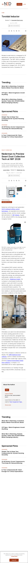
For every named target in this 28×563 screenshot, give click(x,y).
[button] (3, 4)
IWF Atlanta (15, 215)
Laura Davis (6, 170)
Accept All (14, 560)
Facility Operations (7, 150)
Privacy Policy (14, 556)
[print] (25, 31)
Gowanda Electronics (17, 20)
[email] (19, 31)
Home (3, 12)
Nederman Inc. (21, 170)
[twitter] (14, 31)
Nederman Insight (15, 279)
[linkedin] (11, 31)
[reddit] (16, 31)
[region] (14, 557)
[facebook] (9, 31)
